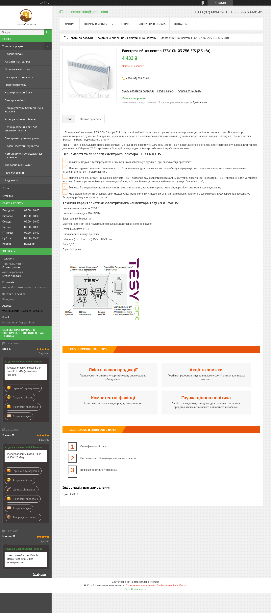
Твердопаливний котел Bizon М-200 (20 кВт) (24, 455)
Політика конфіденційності (172, 585)
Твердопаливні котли (18, 165)
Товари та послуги (81, 37)
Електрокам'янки (16, 100)
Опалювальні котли (17, 69)
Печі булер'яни (14, 172)
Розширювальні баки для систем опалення (21, 128)
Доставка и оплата (152, 24)
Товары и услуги (12, 46)
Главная (69, 24)
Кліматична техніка (17, 61)
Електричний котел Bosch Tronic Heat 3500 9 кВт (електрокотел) (22, 559)
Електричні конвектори (142, 37)
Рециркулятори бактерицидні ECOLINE (24, 109)
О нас (5, 188)
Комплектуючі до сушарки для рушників (24, 155)
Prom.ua (154, 582)
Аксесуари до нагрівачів (20, 119)
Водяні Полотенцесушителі (22, 146)
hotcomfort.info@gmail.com (18, 322)
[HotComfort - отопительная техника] (26, 16)
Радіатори (11, 180)
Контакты (180, 24)
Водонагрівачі (14, 54)
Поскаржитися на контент (140, 585)
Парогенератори (16, 84)
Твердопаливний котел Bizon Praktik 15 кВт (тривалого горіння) (24, 371)
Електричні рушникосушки (22, 138)
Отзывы (7, 196)
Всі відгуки (39, 574)
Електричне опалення (19, 77)
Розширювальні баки (18, 92)
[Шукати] (48, 32)
